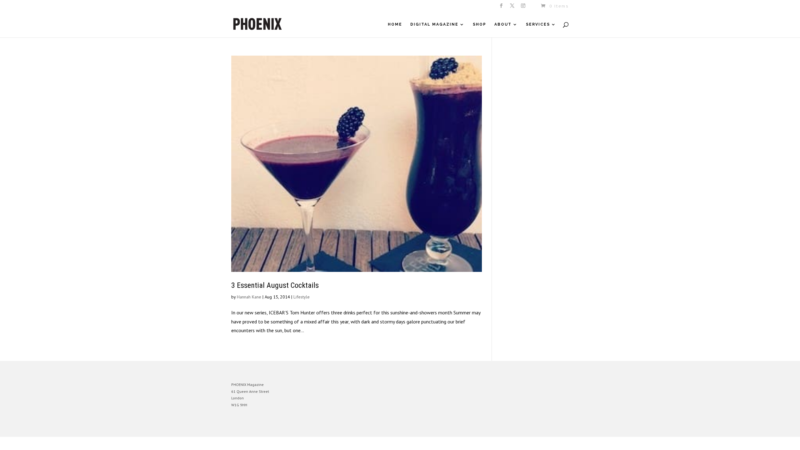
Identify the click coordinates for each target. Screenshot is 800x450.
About (503, 24)
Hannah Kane (249, 297)
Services (538, 24)
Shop (479, 24)
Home (395, 24)
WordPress (299, 427)
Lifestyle (301, 297)
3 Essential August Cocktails (275, 285)
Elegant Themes (260, 427)
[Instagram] (523, 7)
